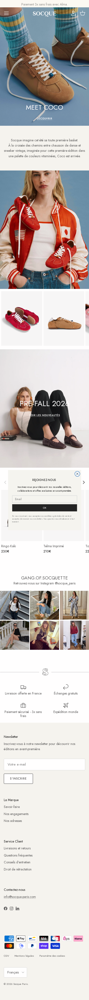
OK (44, 507)
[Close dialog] (77, 473)
